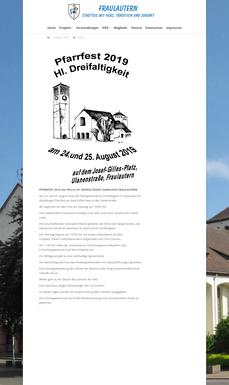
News (80, 37)
